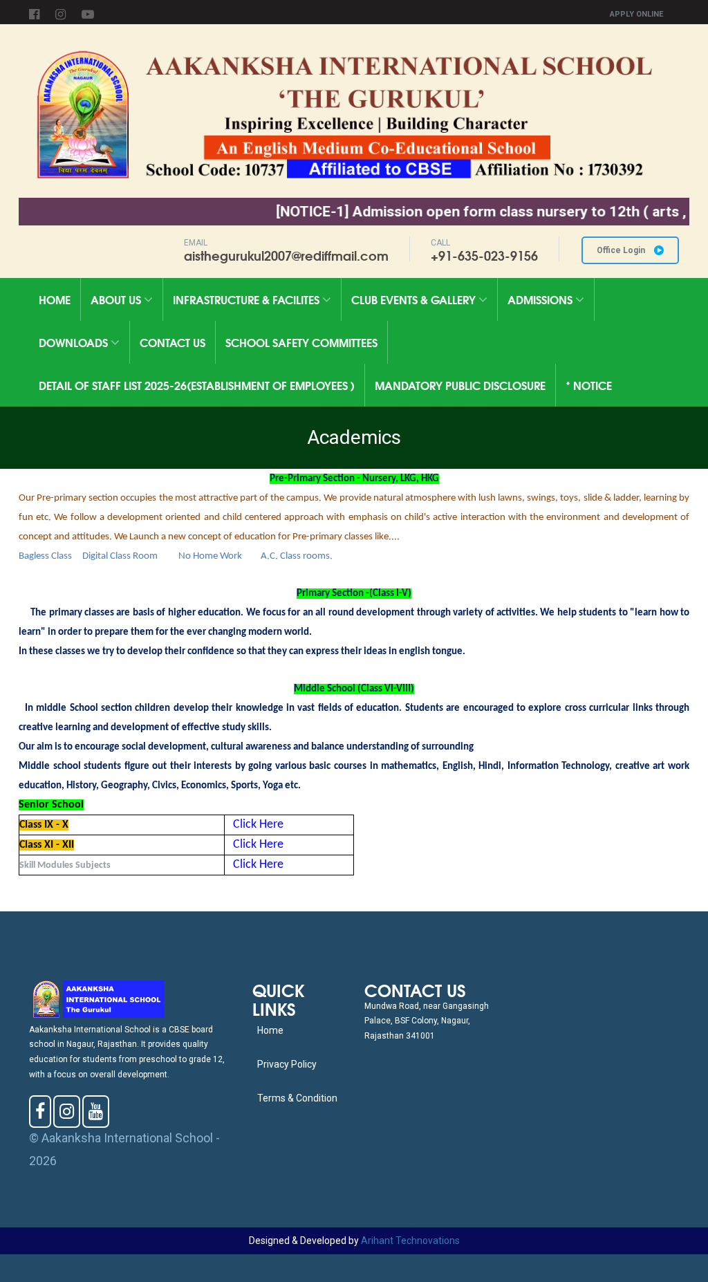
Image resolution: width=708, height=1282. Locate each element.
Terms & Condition (297, 1098)
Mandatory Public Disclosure (460, 384)
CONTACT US (172, 342)
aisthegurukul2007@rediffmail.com (286, 255)
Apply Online (636, 14)
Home (55, 299)
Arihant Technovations (410, 1240)
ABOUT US (117, 299)
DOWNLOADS (75, 342)
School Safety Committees (301, 342)
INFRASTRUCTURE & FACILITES (247, 299)
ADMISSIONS (541, 299)
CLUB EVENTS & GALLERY (414, 299)
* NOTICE (589, 384)
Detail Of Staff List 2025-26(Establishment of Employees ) (197, 384)
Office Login (622, 250)
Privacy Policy (287, 1064)
